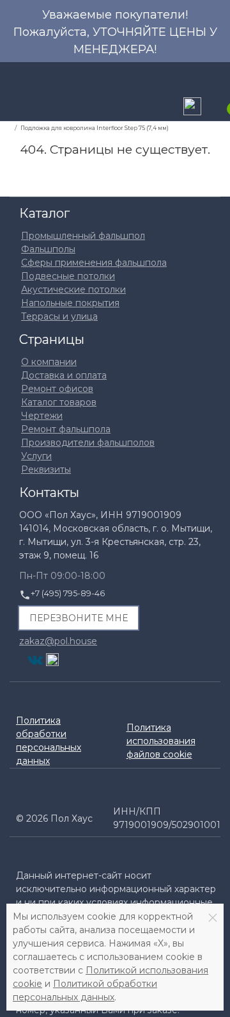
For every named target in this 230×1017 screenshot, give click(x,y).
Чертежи (42, 415)
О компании (49, 362)
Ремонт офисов (57, 389)
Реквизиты (46, 469)
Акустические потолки (73, 289)
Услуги (36, 456)
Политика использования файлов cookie (160, 741)
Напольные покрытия (70, 303)
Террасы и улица (59, 316)
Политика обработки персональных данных (48, 741)
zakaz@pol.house (58, 640)
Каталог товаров (58, 402)
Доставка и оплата (64, 375)
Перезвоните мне (78, 618)
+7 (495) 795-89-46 (68, 593)
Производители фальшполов (88, 442)
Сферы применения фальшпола (94, 262)
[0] (220, 107)
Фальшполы (48, 249)
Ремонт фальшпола (66, 429)
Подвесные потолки (68, 276)
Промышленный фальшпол (83, 235)
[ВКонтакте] (35, 660)
